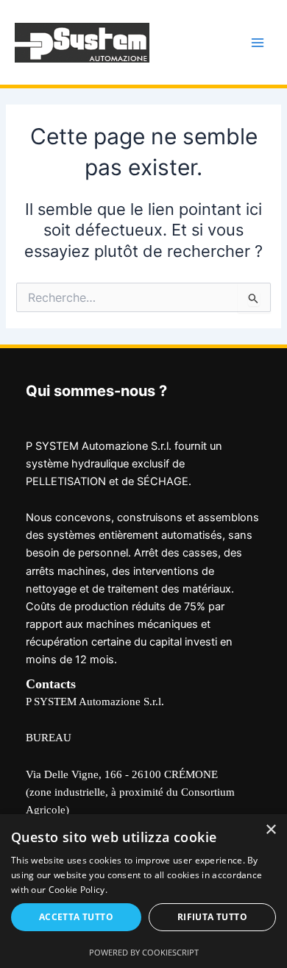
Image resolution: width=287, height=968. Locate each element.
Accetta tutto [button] (76, 917)
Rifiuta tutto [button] (212, 917)
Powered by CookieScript (144, 952)
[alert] (143, 891)
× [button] (270, 829)
